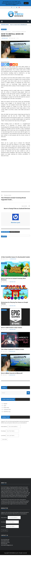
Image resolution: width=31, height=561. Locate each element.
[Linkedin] (8, 64)
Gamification (4, 29)
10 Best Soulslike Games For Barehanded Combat (15, 257)
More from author (14, 231)
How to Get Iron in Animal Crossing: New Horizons (13, 279)
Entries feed (6, 407)
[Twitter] (5, 64)
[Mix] (16, 64)
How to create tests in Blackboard (18, 24)
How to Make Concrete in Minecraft (11, 373)
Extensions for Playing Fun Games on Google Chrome (14, 303)
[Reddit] (13, 64)
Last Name (3, 435)
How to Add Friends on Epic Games (11, 327)
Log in (5, 405)
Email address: (4, 426)
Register (5, 403)
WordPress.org (7, 411)
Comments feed (7, 409)
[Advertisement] (15, 173)
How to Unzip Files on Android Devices (17, 208)
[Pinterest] (11, 64)
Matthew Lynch (5, 38)
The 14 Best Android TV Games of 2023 (12, 349)
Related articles (5, 231)
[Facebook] (2, 64)
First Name (3, 431)
